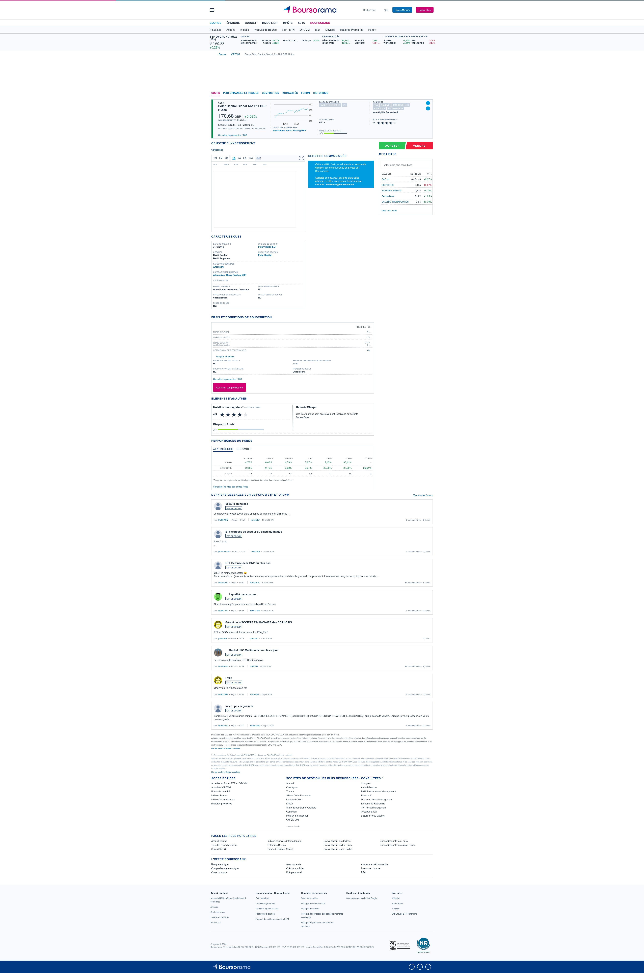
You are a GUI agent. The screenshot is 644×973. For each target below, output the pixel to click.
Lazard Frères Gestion (373, 815)
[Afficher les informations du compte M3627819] (218, 680)
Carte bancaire (219, 872)
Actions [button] (230, 30)
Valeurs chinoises (236, 504)
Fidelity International (297, 815)
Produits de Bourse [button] (265, 30)
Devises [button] (330, 30)
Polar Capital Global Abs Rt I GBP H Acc (242, 108)
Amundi (290, 783)
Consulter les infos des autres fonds (230, 486)
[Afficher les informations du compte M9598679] (218, 708)
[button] (212, 10)
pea (376, 104)
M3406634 (223, 666)
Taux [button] (317, 30)
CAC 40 (385, 179)
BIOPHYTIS (388, 185)
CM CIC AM (292, 819)
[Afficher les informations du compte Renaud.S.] (218, 565)
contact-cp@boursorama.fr (340, 184)
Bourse (215, 23)
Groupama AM (369, 811)
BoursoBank (320, 23)
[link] (214, 906)
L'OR (228, 678)
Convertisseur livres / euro (394, 841)
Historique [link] (320, 93)
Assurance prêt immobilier (375, 864)
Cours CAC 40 (219, 849)
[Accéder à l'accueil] (212, 54)
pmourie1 (222, 638)
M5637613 (255, 610)
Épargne (233, 23)
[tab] (223, 450)
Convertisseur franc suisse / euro (397, 845)
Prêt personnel (294, 872)
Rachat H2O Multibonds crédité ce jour (253, 650)
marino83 (254, 694)
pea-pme (385, 104)
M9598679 (223, 725)
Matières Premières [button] (351, 30)
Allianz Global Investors (298, 795)
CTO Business (395, 108)
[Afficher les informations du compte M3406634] (218, 652)
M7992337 (223, 520)
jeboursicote (224, 551)
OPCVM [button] (305, 30)
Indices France (219, 795)
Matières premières (221, 803)
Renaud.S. (223, 582)
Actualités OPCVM (221, 787)
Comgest (366, 783)
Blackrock (366, 795)
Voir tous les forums (423, 495)
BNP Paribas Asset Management (378, 791)
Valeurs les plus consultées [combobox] (398, 165)
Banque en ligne (220, 864)
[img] (395, 123)
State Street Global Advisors (301, 807)
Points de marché (220, 791)
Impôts (287, 23)
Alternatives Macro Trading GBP (289, 130)
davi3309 (256, 551)
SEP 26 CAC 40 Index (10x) (223, 38)
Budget (250, 23)
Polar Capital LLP (267, 246)
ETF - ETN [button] (288, 30)
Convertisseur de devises (337, 841)
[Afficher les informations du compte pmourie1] (218, 625)
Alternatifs (218, 266)
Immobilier (269, 23)
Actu (301, 23)
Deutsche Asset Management (376, 799)
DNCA (289, 803)
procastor (255, 520)
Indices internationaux (223, 799)
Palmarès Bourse (276, 845)
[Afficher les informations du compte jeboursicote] (218, 534)
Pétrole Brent (388, 196)
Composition (270, 93)
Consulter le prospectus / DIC (232, 135)
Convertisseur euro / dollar (338, 849)
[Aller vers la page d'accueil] (320, 10)
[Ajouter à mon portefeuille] (428, 103)
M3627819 (223, 694)
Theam (290, 791)
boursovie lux (400, 104)
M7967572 (223, 610)
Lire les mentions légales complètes (226, 748)
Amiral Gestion (369, 787)
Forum (372, 30)
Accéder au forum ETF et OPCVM (229, 783)
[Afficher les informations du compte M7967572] (218, 597)
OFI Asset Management (373, 807)
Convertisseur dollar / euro (338, 845)
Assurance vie (293, 864)
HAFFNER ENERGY (392, 190)
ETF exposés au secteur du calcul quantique (253, 532)
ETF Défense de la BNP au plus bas (248, 563)
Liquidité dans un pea (242, 594)
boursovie (379, 108)
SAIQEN (254, 666)
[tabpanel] (292, 467)
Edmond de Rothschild (373, 803)
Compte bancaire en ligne (225, 868)
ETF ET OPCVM (233, 508)
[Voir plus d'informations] (274, 317)
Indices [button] (244, 30)
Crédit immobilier (295, 868)
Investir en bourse (370, 868)
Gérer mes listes (389, 210)
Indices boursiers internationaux (284, 841)
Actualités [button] (215, 30)
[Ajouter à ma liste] (428, 108)
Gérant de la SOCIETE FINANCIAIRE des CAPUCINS (258, 622)
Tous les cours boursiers (224, 845)
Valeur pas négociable (239, 706)
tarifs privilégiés (330, 104)
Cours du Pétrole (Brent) (280, 849)
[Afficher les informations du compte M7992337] (218, 506)
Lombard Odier (294, 799)
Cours (215, 93)
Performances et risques (241, 93)
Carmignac (292, 787)
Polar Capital (265, 255)
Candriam (291, 811)
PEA (363, 872)
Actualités (290, 93)
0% (344, 104)
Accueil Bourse (219, 841)
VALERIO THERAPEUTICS (395, 201)
